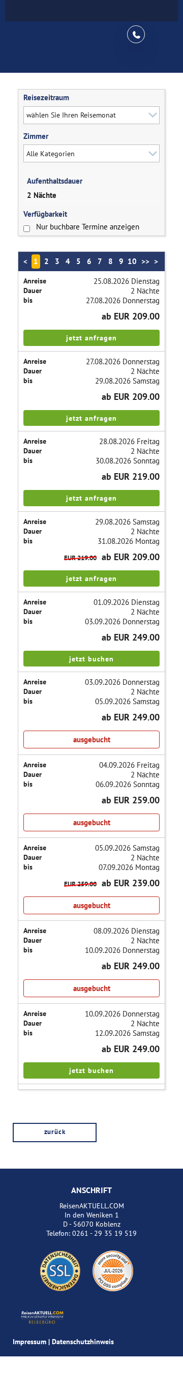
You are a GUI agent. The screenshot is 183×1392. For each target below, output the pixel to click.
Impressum (29, 1341)
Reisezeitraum (46, 97)
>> (145, 261)
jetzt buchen (91, 658)
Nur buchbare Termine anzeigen (87, 226)
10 (132, 261)
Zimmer (35, 136)
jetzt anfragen (91, 337)
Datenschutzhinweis (83, 1341)
